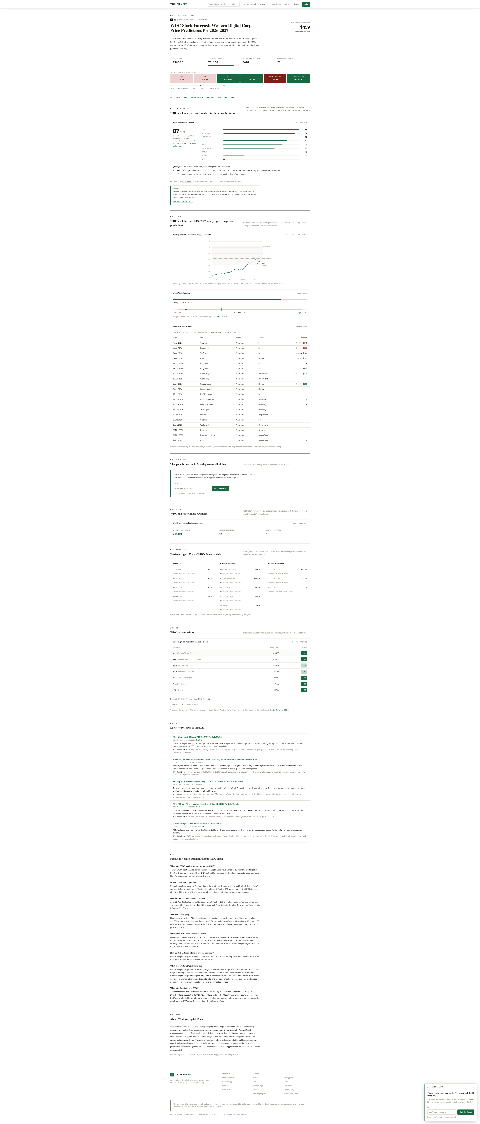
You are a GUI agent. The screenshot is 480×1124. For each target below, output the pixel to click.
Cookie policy (289, 1090)
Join (306, 4)
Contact (256, 1090)
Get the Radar (220, 488)
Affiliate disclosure (291, 1094)
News (226, 97)
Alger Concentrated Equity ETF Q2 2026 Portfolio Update (197, 737)
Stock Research (249, 4)
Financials (210, 97)
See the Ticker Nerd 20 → (183, 201)
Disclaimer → (220, 1107)
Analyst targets (197, 97)
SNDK (175, 665)
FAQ (232, 97)
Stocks (183, 15)
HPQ (174, 690)
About (287, 4)
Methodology (227, 1082)
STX (174, 659)
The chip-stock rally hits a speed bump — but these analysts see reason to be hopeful (208, 781)
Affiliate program (259, 1094)
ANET (175, 671)
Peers (219, 97)
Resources (264, 4)
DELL (175, 678)
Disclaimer (288, 1086)
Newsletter (276, 4)
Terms (286, 1082)
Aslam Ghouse (187, 181)
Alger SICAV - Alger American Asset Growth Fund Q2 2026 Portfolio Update (206, 803)
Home (174, 15)
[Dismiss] (473, 1087)
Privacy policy (289, 1078)
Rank (186, 97)
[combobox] (224, 4)
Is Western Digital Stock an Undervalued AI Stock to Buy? (198, 823)
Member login (258, 1086)
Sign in (296, 4)
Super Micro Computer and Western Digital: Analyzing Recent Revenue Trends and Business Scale (215, 759)
